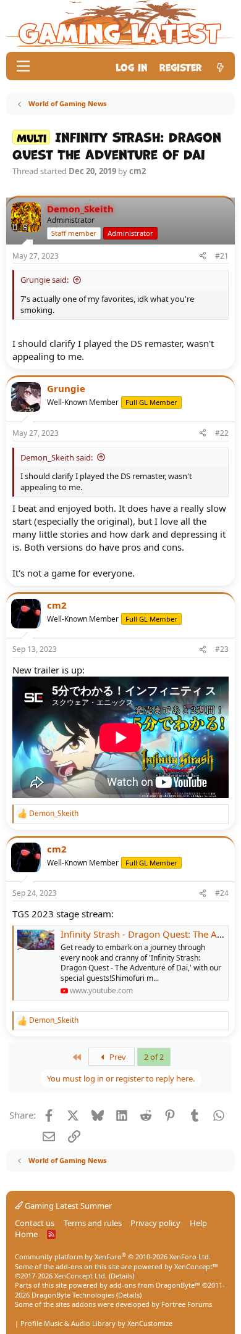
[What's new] (220, 66)
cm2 (137, 171)
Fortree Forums (186, 1304)
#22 (222, 433)
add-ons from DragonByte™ (154, 1285)
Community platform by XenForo (113, 1256)
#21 (222, 256)
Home (26, 1234)
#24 (222, 893)
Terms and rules (93, 1222)
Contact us (34, 1222)
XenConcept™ (196, 1266)
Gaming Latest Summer (67, 1205)
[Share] (203, 256)
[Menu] (23, 66)
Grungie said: (44, 279)
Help (198, 1222)
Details (121, 1275)
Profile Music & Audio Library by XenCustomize (96, 1323)
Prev (117, 1056)
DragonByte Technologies (73, 1294)
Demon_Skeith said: (56, 457)
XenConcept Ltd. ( (82, 1275)
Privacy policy (155, 1222)
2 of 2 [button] (154, 1056)
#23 (222, 649)
